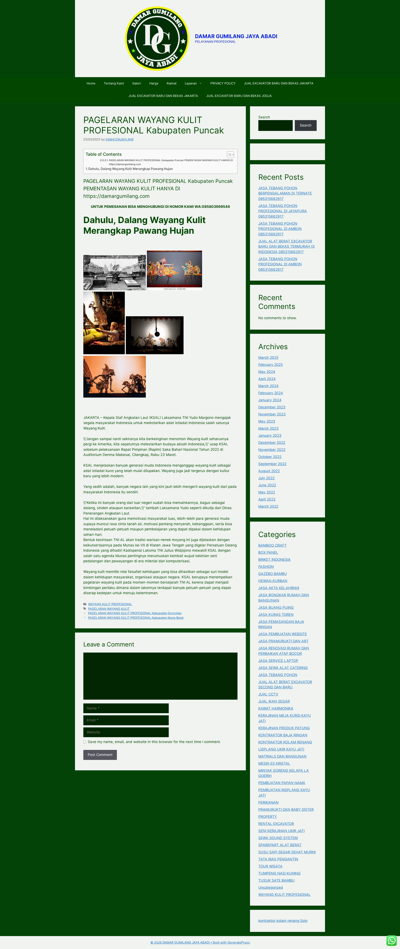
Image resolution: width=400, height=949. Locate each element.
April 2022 (266, 499)
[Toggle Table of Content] (228, 154)
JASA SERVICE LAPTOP (278, 661)
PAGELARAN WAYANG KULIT (109, 608)
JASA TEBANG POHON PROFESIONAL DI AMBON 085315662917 (280, 228)
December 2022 (271, 443)
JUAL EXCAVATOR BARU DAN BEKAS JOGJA (239, 96)
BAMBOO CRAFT (272, 545)
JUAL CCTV (268, 694)
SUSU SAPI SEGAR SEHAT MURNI (287, 852)
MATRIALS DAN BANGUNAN (282, 756)
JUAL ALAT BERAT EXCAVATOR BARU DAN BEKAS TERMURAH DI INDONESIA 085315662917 (286, 246)
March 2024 (268, 386)
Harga (153, 83)
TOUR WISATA (270, 866)
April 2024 (267, 379)
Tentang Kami (114, 83)
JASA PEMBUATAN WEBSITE (282, 634)
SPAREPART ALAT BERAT (279, 845)
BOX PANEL (268, 552)
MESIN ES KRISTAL (274, 763)
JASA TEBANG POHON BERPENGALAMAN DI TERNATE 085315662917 (285, 193)
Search (264, 117)
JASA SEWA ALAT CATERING (283, 668)
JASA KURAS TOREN (276, 615)
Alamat (171, 83)
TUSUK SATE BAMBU (276, 880)
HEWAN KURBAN (272, 581)
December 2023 (271, 407)
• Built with (189, 942)
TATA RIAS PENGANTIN (278, 859)
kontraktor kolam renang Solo (283, 921)
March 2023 (268, 428)
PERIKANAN (268, 802)
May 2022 (266, 492)
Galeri (136, 83)
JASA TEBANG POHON (277, 675)
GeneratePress (239, 942)
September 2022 (272, 464)
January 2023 (269, 435)
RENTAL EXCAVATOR (276, 824)
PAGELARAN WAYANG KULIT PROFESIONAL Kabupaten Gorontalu (134, 613)
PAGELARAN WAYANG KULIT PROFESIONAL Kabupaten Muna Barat (136, 617)
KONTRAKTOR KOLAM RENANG (285, 742)
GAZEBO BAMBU (272, 574)
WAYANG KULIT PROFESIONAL (110, 604)
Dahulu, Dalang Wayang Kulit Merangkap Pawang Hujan (130, 169)
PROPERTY (267, 817)
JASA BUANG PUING (276, 607)
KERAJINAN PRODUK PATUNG (284, 728)
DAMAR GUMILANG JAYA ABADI (236, 36)
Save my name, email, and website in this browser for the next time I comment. (154, 742)
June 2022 (267, 485)
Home (91, 83)
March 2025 (268, 357)
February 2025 (270, 365)
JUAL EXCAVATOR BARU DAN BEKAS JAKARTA (278, 83)
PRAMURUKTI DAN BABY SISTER (286, 809)
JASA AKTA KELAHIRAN (278, 588)
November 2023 (272, 414)
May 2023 (266, 421)
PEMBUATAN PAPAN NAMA (281, 783)
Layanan (191, 83)
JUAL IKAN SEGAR (274, 701)
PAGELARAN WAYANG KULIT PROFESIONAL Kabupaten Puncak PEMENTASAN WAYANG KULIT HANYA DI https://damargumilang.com (171, 162)
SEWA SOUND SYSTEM (278, 838)
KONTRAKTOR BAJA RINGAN (282, 735)
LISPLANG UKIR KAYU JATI (281, 749)
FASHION (266, 567)
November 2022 (271, 450)
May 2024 (266, 372)
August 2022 (269, 471)
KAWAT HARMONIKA (275, 708)
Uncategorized (270, 887)
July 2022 (266, 478)
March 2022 (268, 506)
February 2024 (270, 393)
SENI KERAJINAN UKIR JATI (281, 831)
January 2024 (269, 400)
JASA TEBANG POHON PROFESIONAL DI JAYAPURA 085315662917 (282, 211)
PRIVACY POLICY (223, 83)
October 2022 (269, 457)
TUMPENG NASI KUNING (279, 873)
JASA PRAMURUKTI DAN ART (283, 641)
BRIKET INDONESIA (274, 559)
